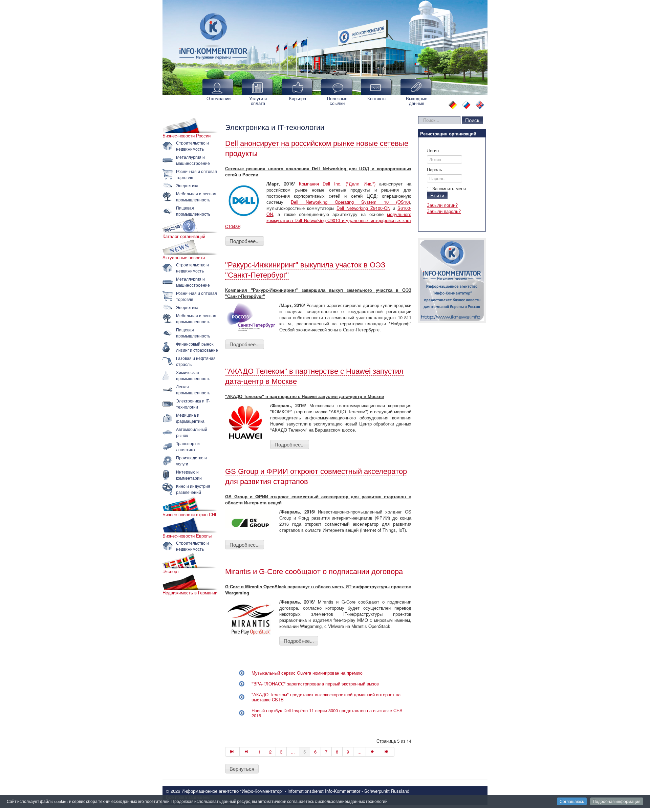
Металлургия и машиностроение (193, 160)
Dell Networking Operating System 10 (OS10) (350, 202)
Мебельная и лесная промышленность (196, 196)
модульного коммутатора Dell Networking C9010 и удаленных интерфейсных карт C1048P (318, 220)
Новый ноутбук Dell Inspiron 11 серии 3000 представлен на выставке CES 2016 (327, 713)
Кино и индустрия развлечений (193, 489)
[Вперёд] (373, 752)
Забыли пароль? (444, 211)
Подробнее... (245, 240)
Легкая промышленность (193, 389)
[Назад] (247, 752)
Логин (433, 151)
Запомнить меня (449, 188)
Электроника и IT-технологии (193, 404)
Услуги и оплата (258, 100)
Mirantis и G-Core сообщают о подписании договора (314, 571)
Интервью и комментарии (189, 475)
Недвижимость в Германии (189, 593)
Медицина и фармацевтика (190, 418)
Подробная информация (617, 801)
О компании (219, 98)
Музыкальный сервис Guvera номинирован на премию (307, 673)
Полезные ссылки (337, 100)
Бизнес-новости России (186, 136)
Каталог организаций (183, 236)
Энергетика (187, 185)
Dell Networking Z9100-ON (363, 208)
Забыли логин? (442, 205)
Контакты (376, 98)
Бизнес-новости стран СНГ (189, 514)
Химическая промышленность (193, 375)
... (293, 751)
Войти (437, 195)
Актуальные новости (183, 258)
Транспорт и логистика (188, 446)
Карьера (297, 98)
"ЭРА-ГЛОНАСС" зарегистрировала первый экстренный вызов (315, 683)
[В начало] (232, 752)
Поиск (472, 120)
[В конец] (387, 752)
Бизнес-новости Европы (187, 536)
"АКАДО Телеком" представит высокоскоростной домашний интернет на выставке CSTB (326, 697)
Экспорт (170, 571)
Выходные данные (416, 100)
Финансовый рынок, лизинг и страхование (197, 347)
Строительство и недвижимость (192, 146)
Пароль (434, 170)
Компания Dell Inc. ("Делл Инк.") (337, 183)
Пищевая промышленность (193, 211)
